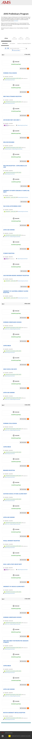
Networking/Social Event (10, 79)
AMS (20, 78)
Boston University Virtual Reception (14, 712)
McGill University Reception (11, 540)
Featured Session (8, 149)
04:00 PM (16, 460)
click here (16, 20)
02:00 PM (16, 132)
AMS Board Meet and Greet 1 (11, 120)
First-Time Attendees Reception (12, 96)
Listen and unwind (9, 230)
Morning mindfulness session (12, 322)
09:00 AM (16, 63)
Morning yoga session (10, 73)
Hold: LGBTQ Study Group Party (12, 564)
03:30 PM (16, 359)
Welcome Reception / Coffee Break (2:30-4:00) (15, 166)
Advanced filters (16, 50)
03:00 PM (16, 335)
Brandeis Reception (9, 470)
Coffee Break (7, 345)
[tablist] (16, 38)
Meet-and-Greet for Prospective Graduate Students (15, 641)
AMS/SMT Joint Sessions (11, 78)
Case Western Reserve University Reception (16, 275)
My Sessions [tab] (12, 43)
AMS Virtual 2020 (8, 732)
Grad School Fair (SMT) (10, 369)
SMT (17, 78)
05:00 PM (16, 180)
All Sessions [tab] (5, 43)
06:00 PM (16, 220)
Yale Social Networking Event (12, 206)
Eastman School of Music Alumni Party (15, 493)
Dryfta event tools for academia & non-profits (20, 735)
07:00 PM (16, 243)
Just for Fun (7, 236)
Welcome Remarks (8, 142)
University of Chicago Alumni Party (13, 586)
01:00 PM (16, 110)
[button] (28, 68)
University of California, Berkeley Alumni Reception (15, 292)
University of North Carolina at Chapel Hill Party (16, 191)
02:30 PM (16, 156)
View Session (23, 68)
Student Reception (8, 253)
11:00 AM (16, 86)
